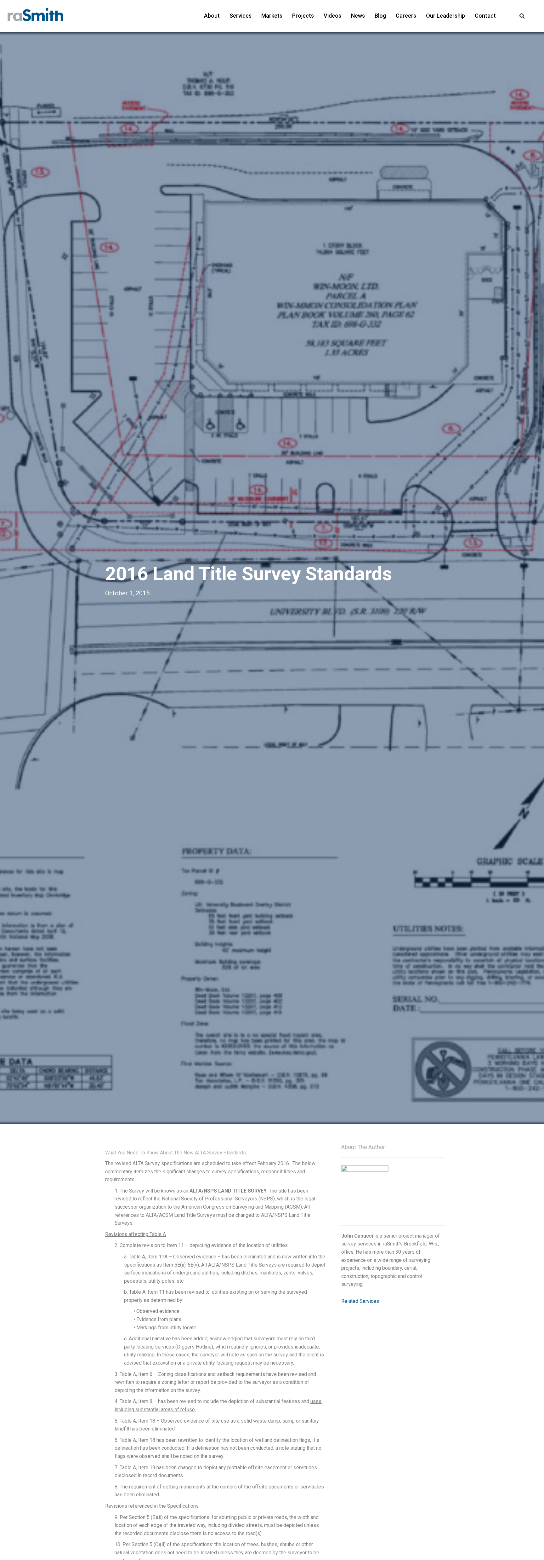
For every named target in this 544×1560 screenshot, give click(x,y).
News (358, 15)
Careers (406, 15)
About (212, 15)
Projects (303, 15)
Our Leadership (445, 15)
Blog (380, 15)
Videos (332, 15)
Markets (271, 15)
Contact (485, 15)
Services (241, 15)
